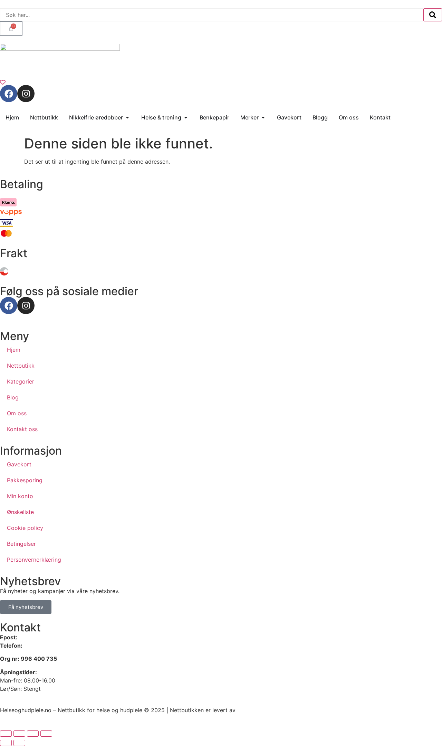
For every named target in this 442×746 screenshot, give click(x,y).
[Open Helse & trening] (186, 117)
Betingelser (21, 543)
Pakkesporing (24, 480)
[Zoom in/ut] (6, 733)
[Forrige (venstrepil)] (6, 743)
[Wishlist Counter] (221, 82)
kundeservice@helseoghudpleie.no (64, 637)
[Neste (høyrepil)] (19, 743)
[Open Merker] (263, 117)
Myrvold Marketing (262, 710)
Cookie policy (25, 527)
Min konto (20, 496)
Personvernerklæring (34, 559)
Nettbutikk (21, 365)
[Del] (33, 733)
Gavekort (19, 464)
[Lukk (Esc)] (46, 733)
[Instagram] (26, 93)
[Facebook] (8, 93)
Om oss (17, 413)
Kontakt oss (22, 429)
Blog (13, 397)
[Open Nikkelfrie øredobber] (127, 117)
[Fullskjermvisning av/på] (19, 733)
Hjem (13, 349)
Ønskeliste (20, 511)
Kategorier (20, 381)
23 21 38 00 (40, 645)
